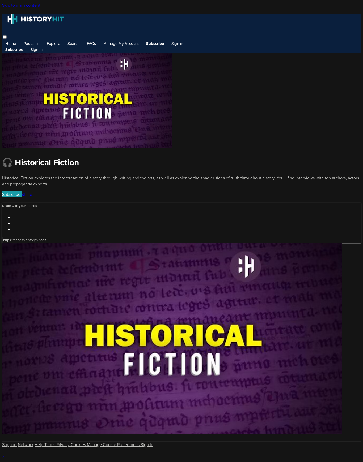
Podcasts (31, 43)
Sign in (177, 43)
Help (39, 445)
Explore (54, 43)
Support (9, 445)
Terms (50, 445)
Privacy (63, 445)
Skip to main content (21, 5)
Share (27, 194)
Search (74, 43)
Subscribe (12, 194)
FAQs (91, 43)
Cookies (79, 445)
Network (25, 445)
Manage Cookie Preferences (114, 445)
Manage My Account (121, 43)
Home (11, 43)
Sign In (37, 50)
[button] (5, 37)
